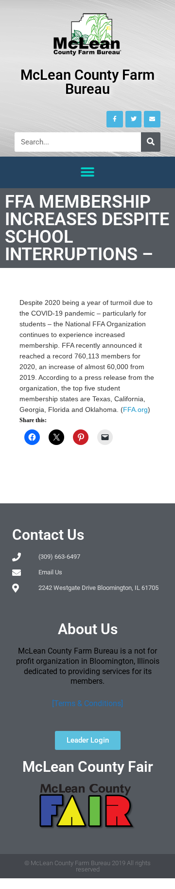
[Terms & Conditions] (87, 703)
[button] (88, 172)
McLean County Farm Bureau (87, 82)
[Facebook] (114, 119)
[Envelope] (152, 119)
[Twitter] (133, 119)
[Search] (150, 142)
